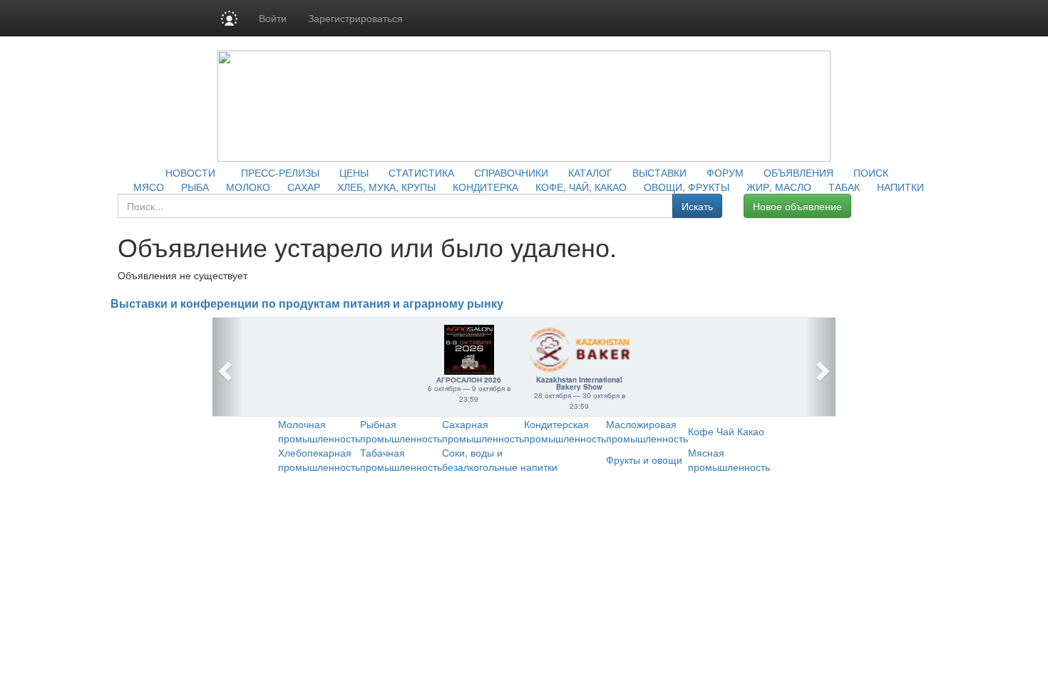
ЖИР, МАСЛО (778, 187)
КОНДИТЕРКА (485, 187)
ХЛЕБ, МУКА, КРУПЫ (386, 187)
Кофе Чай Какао (726, 431)
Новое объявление (797, 206)
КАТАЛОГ (590, 172)
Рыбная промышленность (401, 431)
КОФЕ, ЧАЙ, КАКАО (581, 187)
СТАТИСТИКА (421, 172)
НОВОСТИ (190, 172)
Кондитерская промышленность (565, 431)
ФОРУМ (725, 172)
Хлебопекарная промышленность (319, 459)
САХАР (303, 187)
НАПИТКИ (900, 187)
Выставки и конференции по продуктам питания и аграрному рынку (307, 304)
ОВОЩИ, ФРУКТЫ (686, 187)
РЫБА (195, 187)
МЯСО (148, 187)
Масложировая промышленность (647, 431)
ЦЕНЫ (354, 172)
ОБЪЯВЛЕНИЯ (798, 172)
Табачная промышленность (401, 459)
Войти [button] (273, 18)
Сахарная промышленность (483, 431)
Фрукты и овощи (644, 459)
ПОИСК (870, 172)
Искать (697, 206)
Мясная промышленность (729, 459)
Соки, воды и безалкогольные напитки (500, 459)
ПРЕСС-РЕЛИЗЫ (280, 172)
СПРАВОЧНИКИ (511, 172)
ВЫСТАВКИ (659, 172)
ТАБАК (844, 187)
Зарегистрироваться (355, 18)
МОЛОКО (248, 187)
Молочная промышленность (319, 431)
